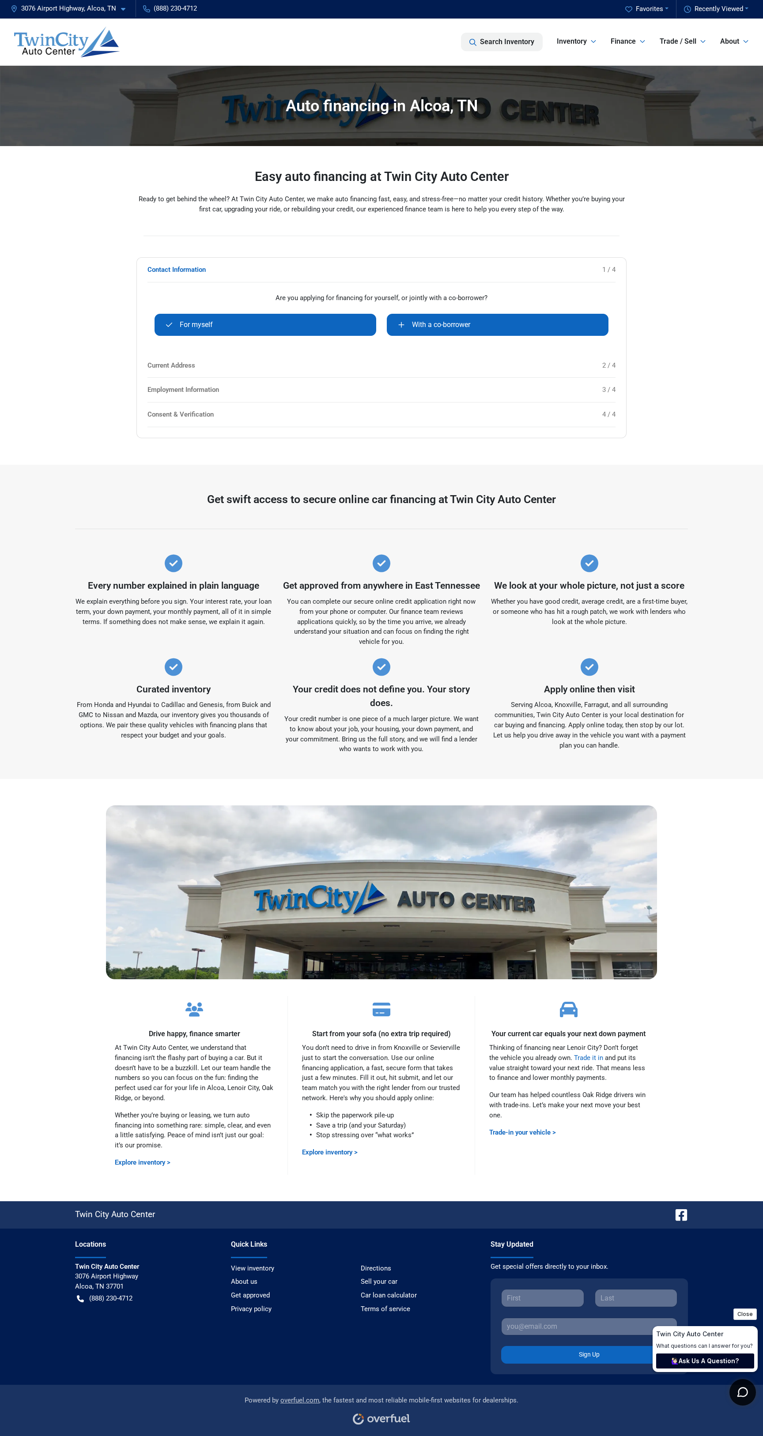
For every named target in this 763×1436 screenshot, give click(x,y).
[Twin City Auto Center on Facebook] (678, 1214)
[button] (71, 8)
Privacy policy (251, 1309)
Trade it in (588, 1058)
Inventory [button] (572, 41)
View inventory (252, 1268)
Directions (376, 1268)
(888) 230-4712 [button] (175, 8)
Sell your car (379, 1282)
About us (244, 1282)
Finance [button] (623, 41)
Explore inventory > (142, 1162)
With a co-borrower (441, 324)
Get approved (250, 1295)
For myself (196, 324)
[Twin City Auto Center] (67, 41)
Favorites (649, 9)
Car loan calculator (389, 1295)
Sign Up (589, 1354)
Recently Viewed (719, 9)
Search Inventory (507, 42)
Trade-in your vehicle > (522, 1132)
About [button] (729, 41)
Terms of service (385, 1309)
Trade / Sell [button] (678, 41)
